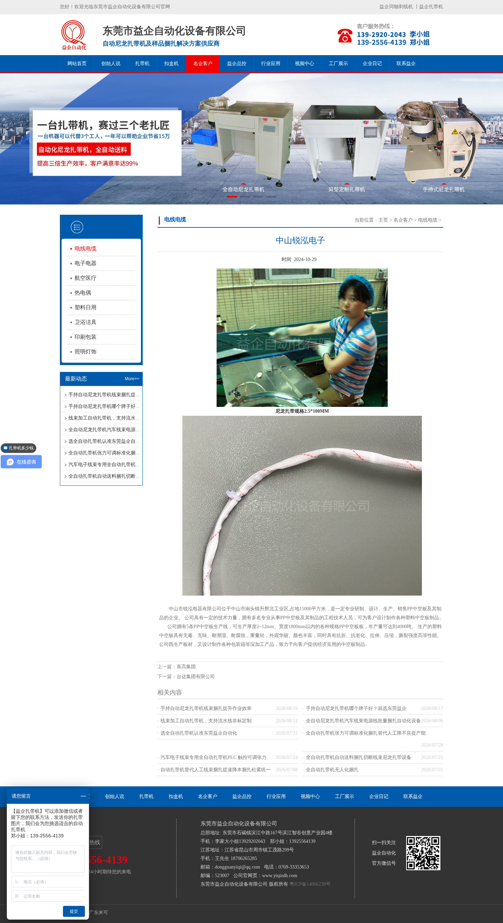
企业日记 (372, 63)
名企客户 (202, 63)
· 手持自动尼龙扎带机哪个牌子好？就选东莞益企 (355, 708)
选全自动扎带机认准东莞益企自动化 (106, 441)
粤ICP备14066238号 (310, 884)
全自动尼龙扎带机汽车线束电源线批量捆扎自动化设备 (125, 429)
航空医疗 (85, 278)
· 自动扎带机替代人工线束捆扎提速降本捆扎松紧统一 (214, 769)
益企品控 (236, 63)
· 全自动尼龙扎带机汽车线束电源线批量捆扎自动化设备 (362, 720)
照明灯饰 (85, 351)
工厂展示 (338, 63)
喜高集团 (186, 666)
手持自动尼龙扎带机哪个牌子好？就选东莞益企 (118, 406)
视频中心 (304, 63)
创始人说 (110, 63)
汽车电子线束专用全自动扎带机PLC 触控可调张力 (121, 464)
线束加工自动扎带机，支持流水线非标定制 (113, 418)
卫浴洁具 (85, 322)
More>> (132, 378)
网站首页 (77, 63)
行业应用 (270, 63)
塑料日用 (85, 307)
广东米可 (98, 912)
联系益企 (406, 63)
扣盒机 (171, 63)
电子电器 (85, 263)
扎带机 (142, 63)
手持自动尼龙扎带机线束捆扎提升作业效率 (113, 394)
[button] (232, 197)
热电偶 (83, 293)
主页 (383, 220)
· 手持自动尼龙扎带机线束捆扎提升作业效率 (204, 708)
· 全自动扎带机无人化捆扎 (331, 769)
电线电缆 (85, 248)
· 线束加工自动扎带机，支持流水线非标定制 (204, 720)
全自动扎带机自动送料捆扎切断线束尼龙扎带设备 (121, 476)
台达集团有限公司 (196, 676)
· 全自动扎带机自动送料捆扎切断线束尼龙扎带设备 (357, 757)
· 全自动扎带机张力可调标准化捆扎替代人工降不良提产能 (364, 733)
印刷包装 (85, 337)
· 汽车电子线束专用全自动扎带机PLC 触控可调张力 (212, 757)
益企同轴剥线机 (396, 6)
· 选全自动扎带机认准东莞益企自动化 (197, 733)
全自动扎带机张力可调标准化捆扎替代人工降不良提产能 (128, 453)
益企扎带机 (431, 6)
